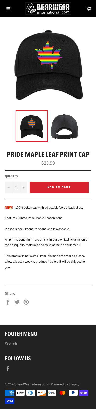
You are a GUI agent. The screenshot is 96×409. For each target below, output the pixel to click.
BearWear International (32, 384)
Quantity (11, 176)
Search (11, 344)
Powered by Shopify (65, 384)
